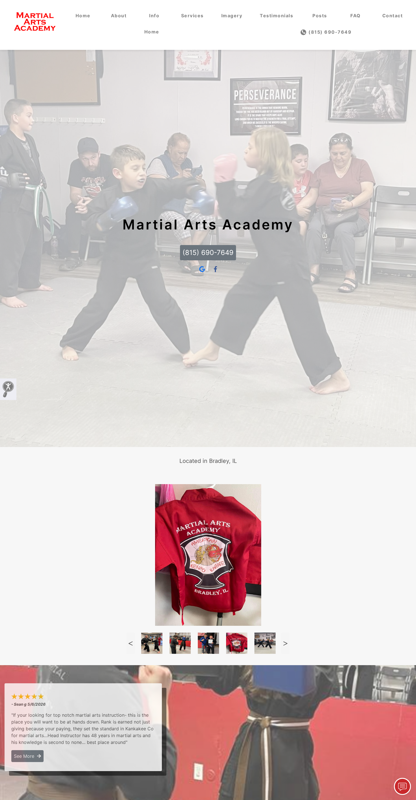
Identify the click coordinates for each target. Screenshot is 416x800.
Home (83, 15)
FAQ (355, 15)
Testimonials (276, 15)
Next (285, 643)
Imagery (232, 15)
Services (192, 15)
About (119, 15)
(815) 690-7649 (329, 32)
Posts (319, 15)
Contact (392, 15)
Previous (130, 643)
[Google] (202, 269)
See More (25, 756)
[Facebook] (215, 269)
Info (154, 15)
